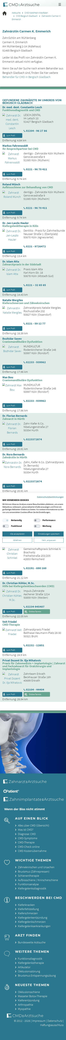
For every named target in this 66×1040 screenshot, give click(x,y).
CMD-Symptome (27, 838)
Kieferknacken (26, 905)
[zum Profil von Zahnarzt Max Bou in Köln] (11, 387)
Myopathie (24, 1009)
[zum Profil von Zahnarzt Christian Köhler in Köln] (11, 595)
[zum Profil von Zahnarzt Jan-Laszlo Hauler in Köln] (11, 235)
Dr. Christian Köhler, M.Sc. (18, 583)
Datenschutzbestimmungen (50, 497)
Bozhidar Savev (12, 338)
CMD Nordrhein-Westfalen (36, 12)
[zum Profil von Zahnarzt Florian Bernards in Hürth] (11, 428)
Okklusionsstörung (29, 971)
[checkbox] (5, 520)
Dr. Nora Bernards (13, 454)
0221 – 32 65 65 (36, 285)
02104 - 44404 (35, 689)
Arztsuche (16, 12)
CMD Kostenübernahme (32, 851)
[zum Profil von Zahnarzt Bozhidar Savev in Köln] (11, 349)
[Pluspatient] (11, 792)
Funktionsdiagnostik (30, 958)
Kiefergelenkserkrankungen (34, 926)
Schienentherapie (28, 876)
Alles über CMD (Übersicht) (33, 825)
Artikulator (24, 967)
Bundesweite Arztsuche (31, 942)
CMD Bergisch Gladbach (26, 16)
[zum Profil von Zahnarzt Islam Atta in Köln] (11, 271)
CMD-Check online (29, 847)
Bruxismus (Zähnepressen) (33, 871)
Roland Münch (11, 184)
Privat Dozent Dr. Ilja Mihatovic (21, 660)
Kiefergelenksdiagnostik (32, 888)
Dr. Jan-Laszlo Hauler (15, 223)
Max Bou (7, 377)
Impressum (38, 1021)
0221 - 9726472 (36, 246)
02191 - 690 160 (36, 568)
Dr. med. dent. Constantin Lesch (22, 107)
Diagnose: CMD (27, 834)
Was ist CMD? (25, 829)
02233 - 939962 (36, 362)
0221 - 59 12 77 (35, 323)
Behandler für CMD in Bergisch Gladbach (26, 77)
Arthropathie (25, 1005)
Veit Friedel (9, 621)
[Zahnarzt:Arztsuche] (27, 783)
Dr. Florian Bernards (14, 415)
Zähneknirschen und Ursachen (36, 867)
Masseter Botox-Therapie (32, 996)
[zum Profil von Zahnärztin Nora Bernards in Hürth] (11, 464)
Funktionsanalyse (28, 884)
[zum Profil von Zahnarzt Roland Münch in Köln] (11, 194)
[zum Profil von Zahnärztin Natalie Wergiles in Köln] (11, 310)
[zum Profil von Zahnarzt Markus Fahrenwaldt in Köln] (11, 158)
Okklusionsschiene (29, 992)
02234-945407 (35, 606)
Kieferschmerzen (28, 913)
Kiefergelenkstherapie (31, 963)
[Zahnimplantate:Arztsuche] (34, 800)
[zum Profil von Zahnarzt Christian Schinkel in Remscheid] (11, 553)
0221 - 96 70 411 (36, 169)
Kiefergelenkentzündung (32, 917)
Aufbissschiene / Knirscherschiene (38, 880)
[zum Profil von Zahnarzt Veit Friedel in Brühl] (11, 632)
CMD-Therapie (26, 842)
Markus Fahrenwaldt (15, 145)
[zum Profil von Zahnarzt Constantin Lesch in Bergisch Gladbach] (11, 121)
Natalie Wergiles (12, 300)
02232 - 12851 (35, 645)
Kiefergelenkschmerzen (32, 922)
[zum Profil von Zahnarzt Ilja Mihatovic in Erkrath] (11, 678)
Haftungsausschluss (52, 1025)
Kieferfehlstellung (28, 909)
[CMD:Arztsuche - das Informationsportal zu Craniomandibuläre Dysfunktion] (22, 4)
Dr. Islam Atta (10, 261)
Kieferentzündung (28, 1000)
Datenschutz (54, 1021)
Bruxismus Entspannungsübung (37, 975)
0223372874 (34, 439)
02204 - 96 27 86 (36, 130)
